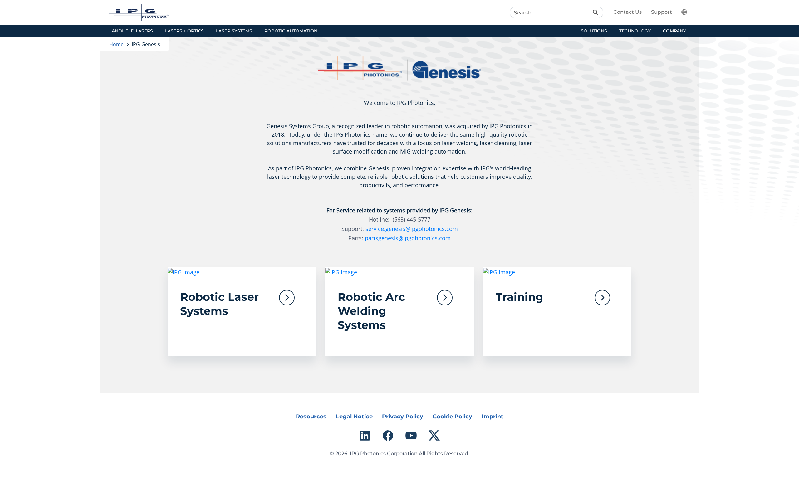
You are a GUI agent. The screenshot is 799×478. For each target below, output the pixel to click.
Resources (311, 416)
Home (116, 44)
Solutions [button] (594, 31)
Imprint (492, 416)
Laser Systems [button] (234, 31)
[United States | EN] (687, 12)
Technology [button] (635, 31)
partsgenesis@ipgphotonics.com (408, 238)
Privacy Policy (402, 416)
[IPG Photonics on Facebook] (388, 435)
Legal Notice (354, 416)
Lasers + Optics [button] (184, 31)
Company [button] (674, 31)
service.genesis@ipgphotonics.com (411, 228)
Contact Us (627, 12)
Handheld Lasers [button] (130, 31)
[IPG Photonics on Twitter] (434, 435)
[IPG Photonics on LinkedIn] (364, 435)
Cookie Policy (452, 416)
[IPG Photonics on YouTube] (411, 435)
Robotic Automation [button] (290, 31)
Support (661, 12)
